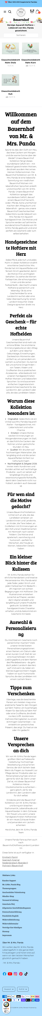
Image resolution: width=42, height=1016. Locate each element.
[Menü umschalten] (4, 11)
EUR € (21, 989)
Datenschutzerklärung (12, 912)
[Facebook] (4, 973)
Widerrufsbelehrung (10, 919)
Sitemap (5, 931)
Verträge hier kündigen (12, 927)
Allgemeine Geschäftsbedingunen (16, 908)
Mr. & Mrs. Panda (22, 1007)
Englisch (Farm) (10, 857)
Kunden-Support (9, 880)
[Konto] (32, 13)
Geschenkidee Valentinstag (13, 892)
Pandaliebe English (10, 916)
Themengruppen (9, 888)
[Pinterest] (21, 973)
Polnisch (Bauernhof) (12, 865)
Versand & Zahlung (10, 900)
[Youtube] (10, 973)
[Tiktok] (26, 974)
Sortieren (21, 35)
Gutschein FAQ (8, 904)
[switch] (6, 1011)
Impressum (7, 935)
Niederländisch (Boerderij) (15, 863)
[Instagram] (15, 973)
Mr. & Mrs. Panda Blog (11, 884)
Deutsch (7, 989)
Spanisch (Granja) (11, 860)
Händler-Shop (8, 896)
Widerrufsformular (10, 923)
